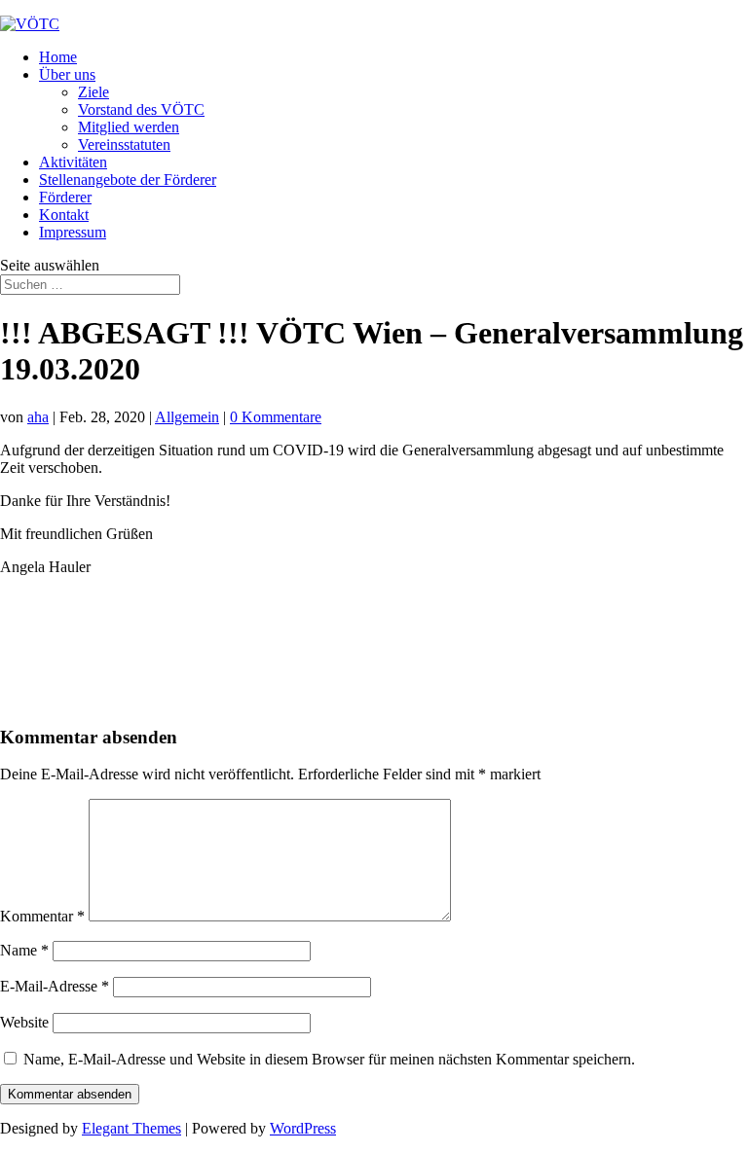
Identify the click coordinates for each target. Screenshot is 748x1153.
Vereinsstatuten (124, 144)
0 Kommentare (275, 417)
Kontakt (64, 214)
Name (24, 950)
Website (24, 1022)
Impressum (72, 232)
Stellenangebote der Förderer (127, 179)
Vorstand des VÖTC (141, 109)
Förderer (65, 197)
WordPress (303, 1128)
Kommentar (42, 916)
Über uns (67, 74)
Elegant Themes (131, 1128)
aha (38, 417)
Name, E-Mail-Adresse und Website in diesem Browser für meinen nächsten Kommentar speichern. (329, 1059)
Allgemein (187, 417)
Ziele (93, 92)
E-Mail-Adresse (54, 986)
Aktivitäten (73, 162)
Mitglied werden (128, 127)
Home (58, 57)
